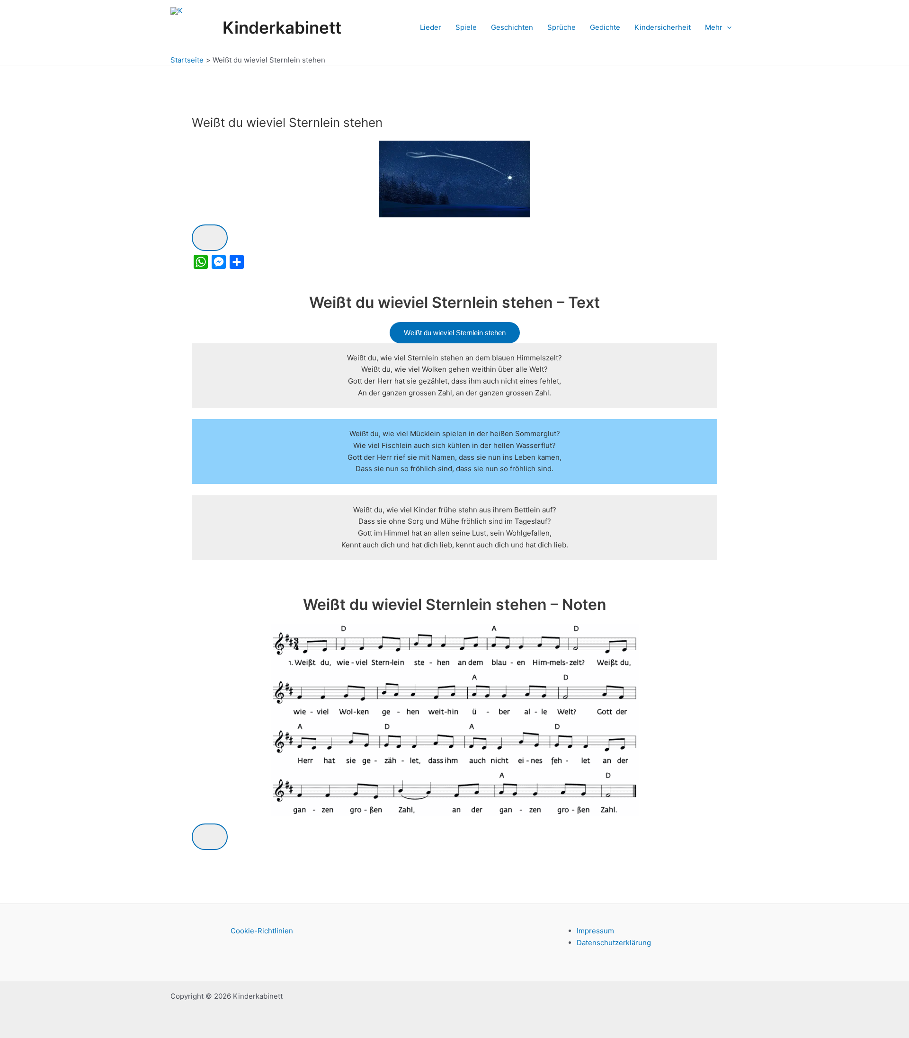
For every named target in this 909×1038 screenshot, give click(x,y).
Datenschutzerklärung (614, 942)
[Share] (237, 262)
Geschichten (512, 27)
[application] (726, 27)
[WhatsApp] (201, 262)
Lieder (430, 27)
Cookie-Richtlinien (262, 930)
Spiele (466, 27)
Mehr (713, 27)
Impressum (595, 930)
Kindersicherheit (662, 27)
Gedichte (605, 27)
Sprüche (561, 27)
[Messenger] (219, 262)
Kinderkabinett (282, 27)
